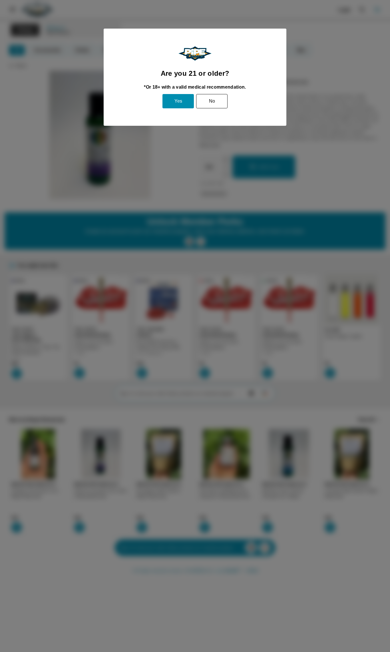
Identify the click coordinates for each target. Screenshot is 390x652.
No (212, 101)
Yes (178, 101)
